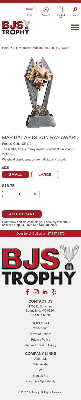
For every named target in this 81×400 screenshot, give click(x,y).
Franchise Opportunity (40, 381)
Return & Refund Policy (40, 345)
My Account (40, 328)
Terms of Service (40, 334)
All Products (21, 47)
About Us (40, 358)
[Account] (46, 9)
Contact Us (40, 375)
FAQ (40, 370)
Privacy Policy (40, 339)
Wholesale (40, 364)
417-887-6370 (55, 233)
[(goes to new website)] (27, 292)
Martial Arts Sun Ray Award (51, 47)
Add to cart (22, 214)
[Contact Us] (61, 9)
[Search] (75, 9)
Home (6, 47)
